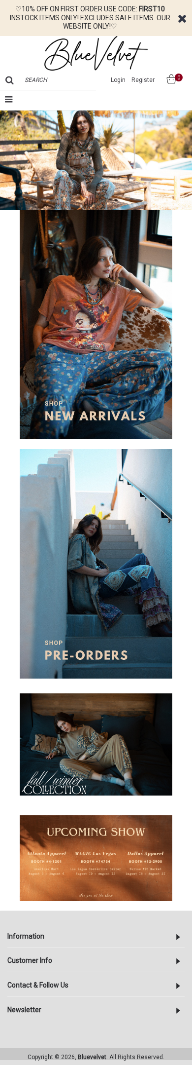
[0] (167, 80)
